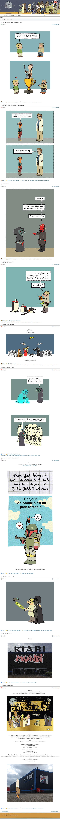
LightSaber (27, 321)
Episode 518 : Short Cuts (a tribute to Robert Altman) (12, 22)
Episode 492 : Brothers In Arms (7, 367)
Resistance (35, 101)
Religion (40, 364)
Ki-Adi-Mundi (32, 682)
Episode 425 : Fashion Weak (7, 685)
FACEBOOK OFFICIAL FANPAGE (30, 465)
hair (28, 101)
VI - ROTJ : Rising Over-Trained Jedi (13, 320)
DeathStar (6, 364)
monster (40, 180)
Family (23, 180)
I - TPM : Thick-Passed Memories (13, 101)
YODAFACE (19, 15)
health (36, 180)
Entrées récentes (5, 811)
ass (3, 321)
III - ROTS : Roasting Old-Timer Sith (13, 258)
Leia (27, 364)
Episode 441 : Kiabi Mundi (6, 633)
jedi (29, 101)
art (23, 258)
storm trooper (46, 364)
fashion (23, 101)
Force (26, 101)
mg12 (7, 815)
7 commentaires (56, 264)
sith (51, 258)
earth (5, 321)
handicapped (32, 180)
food (28, 180)
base (24, 682)
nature (32, 101)
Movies (32, 321)
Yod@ (3, 101)
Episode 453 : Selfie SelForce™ (7, 576)
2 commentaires (56, 24)
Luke (30, 321)
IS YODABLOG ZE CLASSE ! (9, 15)
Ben (3, 364)
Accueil (1, 15)
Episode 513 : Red (4, 184)
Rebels (38, 321)
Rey (38, 101)
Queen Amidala (36, 364)
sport (41, 101)
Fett (21, 364)
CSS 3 (16, 815)
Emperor (25, 258)
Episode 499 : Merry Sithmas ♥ (7, 324)
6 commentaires (56, 460)
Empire (29, 258)
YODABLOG (9, 5)
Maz (38, 180)
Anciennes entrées (54, 811)
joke (42, 258)
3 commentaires (56, 186)
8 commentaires (56, 687)
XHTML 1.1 (12, 815)
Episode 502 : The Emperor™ (7, 262)
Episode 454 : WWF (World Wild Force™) (10, 458)
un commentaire (56, 107)
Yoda (57, 364)
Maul (44, 258)
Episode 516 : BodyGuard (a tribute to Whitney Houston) (13, 105)
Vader (55, 364)
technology (47, 180)
